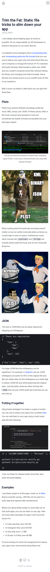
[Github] (25, 561)
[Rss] (28, 561)
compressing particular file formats (21, 56)
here (44, 413)
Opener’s (29, 372)
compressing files (39, 53)
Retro (43, 493)
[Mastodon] (21, 561)
